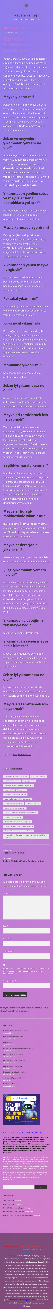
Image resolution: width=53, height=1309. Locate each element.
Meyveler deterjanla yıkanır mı (15, 790)
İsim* (5, 926)
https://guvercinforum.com (12, 1007)
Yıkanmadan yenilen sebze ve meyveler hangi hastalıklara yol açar (25, 836)
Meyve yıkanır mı (29, 781)
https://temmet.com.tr (10, 1011)
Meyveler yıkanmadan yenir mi (15, 794)
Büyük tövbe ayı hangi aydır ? (13, 1066)
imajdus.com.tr (22, 754)
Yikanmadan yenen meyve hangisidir (17, 822)
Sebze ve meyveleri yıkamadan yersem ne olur (21, 813)
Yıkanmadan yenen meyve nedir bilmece (19, 831)
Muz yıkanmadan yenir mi (14, 803)
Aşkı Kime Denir (8, 1200)
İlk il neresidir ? (8, 1042)
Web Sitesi (8, 951)
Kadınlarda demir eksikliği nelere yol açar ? (18, 1048)
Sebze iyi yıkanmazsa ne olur (15, 808)
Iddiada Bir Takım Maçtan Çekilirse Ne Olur (23, 861)
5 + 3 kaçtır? (9, 981)
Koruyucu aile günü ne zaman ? (14, 1060)
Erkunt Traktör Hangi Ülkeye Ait (14, 1208)
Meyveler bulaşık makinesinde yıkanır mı (19, 785)
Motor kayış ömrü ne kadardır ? (14, 1054)
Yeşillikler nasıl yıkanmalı (13, 817)
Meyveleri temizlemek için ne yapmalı (18, 799)
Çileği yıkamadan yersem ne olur (16, 776)
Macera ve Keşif (27, 15)
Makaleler (16, 768)
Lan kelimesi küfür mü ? (11, 1084)
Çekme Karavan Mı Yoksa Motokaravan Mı (18, 1215)
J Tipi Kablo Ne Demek (14, 853)
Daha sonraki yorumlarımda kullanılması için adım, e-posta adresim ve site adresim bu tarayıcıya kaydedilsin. (26, 971)
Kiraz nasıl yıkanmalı (38, 776)
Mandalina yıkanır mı (12, 781)
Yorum (6, 893)
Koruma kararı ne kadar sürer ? (13, 1037)
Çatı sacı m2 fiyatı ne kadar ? (13, 1078)
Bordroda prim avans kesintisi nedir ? (15, 1031)
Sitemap (25, 1011)
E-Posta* (7, 939)
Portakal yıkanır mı (32, 803)
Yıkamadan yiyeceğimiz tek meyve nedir (19, 826)
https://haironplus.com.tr (37, 1007)
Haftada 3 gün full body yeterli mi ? (15, 1072)
